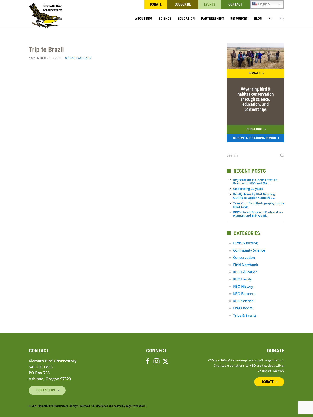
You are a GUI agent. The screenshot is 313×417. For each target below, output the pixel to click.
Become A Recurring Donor (254, 138)
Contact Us (46, 390)
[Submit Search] (282, 155)
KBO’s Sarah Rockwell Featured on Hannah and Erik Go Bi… (258, 214)
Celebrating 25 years (248, 189)
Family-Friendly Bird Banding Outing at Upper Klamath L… (254, 196)
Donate (156, 4)
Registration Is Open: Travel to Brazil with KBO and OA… (255, 181)
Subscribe (183, 4)
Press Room (243, 308)
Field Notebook (245, 264)
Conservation (244, 257)
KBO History (243, 286)
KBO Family (242, 279)
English (263, 4)
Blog (258, 18)
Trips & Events (244, 315)
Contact (235, 4)
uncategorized (78, 58)
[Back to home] (46, 15)
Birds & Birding (245, 243)
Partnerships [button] (212, 18)
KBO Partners (244, 293)
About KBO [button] (143, 18)
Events (209, 4)
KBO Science (243, 301)
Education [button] (186, 18)
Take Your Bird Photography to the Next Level (258, 205)
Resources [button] (239, 18)
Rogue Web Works (136, 406)
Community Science (249, 250)
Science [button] (165, 18)
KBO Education (245, 272)
